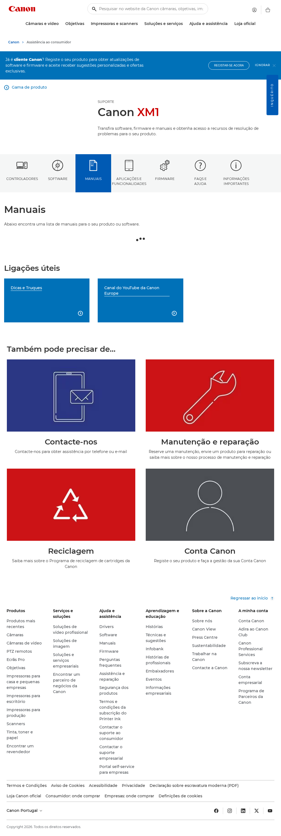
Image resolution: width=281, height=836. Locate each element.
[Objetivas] (86, 24)
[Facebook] (216, 811)
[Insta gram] (229, 811)
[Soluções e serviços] (185, 24)
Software (58, 179)
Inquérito (272, 95)
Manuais (93, 179)
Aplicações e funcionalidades (129, 181)
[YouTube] (270, 811)
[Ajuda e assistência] (230, 24)
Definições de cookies (180, 795)
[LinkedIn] (243, 811)
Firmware (165, 179)
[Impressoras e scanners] (140, 24)
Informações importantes (236, 181)
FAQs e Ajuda (200, 181)
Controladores (22, 179)
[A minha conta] (254, 9)
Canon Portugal (23, 810)
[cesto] (267, 9)
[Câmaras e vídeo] (61, 24)
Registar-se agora (229, 65)
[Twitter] (256, 811)
